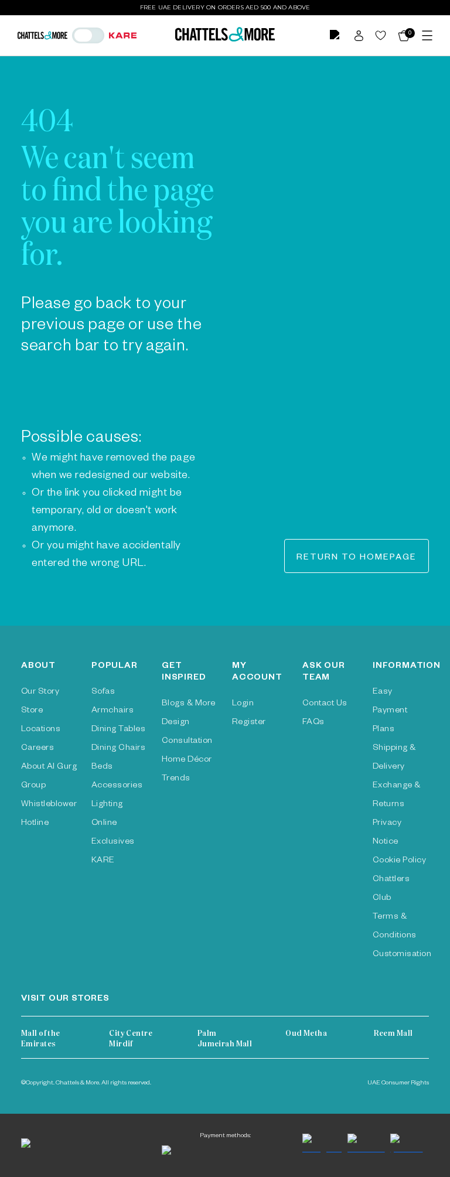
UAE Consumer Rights (398, 1083)
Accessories (116, 786)
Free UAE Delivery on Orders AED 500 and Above (225, 7)
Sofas (103, 692)
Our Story (40, 692)
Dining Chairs (118, 748)
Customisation (402, 955)
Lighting (107, 805)
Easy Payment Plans (390, 711)
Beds (102, 767)
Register (249, 723)
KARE (103, 861)
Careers (37, 748)
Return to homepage (356, 558)
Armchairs (112, 711)
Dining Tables (118, 730)
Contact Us (324, 704)
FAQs (313, 723)
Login (243, 704)
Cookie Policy (399, 861)
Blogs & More (189, 704)
